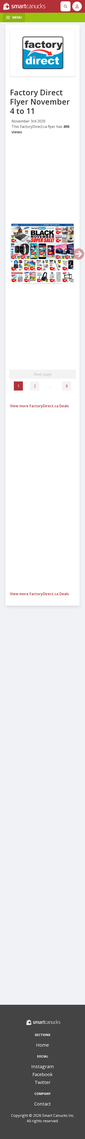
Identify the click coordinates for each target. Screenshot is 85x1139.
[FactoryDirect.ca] (42, 53)
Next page (42, 374)
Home (42, 1045)
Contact (42, 1104)
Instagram (42, 1066)
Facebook (42, 1074)
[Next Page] (78, 254)
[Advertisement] (42, 179)
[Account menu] (77, 6)
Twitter (43, 1082)
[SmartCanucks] (31, 6)
